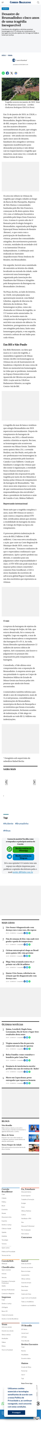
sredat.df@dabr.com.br (23, 872)
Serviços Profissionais (8, 1290)
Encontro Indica (26, 1358)
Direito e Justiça (6, 1225)
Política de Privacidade (8, 1251)
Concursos (26, 1237)
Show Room (24, 1286)
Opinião (4, 1232)
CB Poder (24, 1337)
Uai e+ (23, 1375)
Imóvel (24, 1261)
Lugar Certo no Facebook (28, 1298)
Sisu (22, 1222)
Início (4, 55)
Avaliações (5, 1338)
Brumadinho (22, 823)
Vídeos (4, 1342)
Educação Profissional (27, 1226)
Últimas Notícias (26, 1211)
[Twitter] (11, 74)
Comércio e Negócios (8, 1293)
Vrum (4, 1324)
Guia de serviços (26, 1282)
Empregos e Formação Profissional (8, 1282)
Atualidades (24, 1354)
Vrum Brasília (25, 1341)
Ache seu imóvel (26, 1263)
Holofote (4, 1236)
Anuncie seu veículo (7, 1331)
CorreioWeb (7, 1261)
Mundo (4, 1213)
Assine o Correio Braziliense (10, 1319)
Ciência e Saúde (6, 1228)
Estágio (23, 1203)
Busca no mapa (25, 1271)
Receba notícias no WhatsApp (23, 849)
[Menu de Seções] (3, 2)
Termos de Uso (6, 1255)
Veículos (4, 1277)
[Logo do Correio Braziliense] (20, 2)
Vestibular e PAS (26, 1218)
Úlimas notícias (25, 1279)
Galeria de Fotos (26, 1294)
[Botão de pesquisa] (38, 2)
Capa (3, 1194)
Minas (7, 830)
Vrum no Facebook (7, 1350)
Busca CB (4, 1311)
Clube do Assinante (7, 1315)
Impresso (6, 1297)
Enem (23, 1207)
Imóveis (4, 1273)
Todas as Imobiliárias (27, 1301)
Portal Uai (24, 1371)
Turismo (4, 1244)
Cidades (4, 1198)
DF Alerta (24, 1329)
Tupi (22, 1378)
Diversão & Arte (6, 1217)
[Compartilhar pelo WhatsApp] (29, 933)
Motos (4, 1346)
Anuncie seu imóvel (27, 1267)
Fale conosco (25, 1234)
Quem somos (6, 1248)
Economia (5, 1209)
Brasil (10, 55)
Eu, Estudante (28, 1189)
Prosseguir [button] (16, 1412)
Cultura (23, 1215)
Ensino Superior (26, 1195)
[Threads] (38, 1403)
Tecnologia (5, 1240)
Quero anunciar (6, 1270)
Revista (23, 1351)
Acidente (9, 823)
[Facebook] (7, 74)
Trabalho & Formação (27, 1199)
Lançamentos (25, 1275)
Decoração (24, 1290)
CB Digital (5, 1307)
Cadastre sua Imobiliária (28, 1305)
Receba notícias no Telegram (23, 857)
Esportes (4, 1221)
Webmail (4, 1263)
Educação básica (26, 1192)
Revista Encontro (29, 1344)
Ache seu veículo (7, 1327)
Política (4, 1202)
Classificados (8, 1267)
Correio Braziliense (7, 1190)
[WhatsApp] (3, 74)
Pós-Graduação (26, 1230)
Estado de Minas (26, 1367)
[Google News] (15, 74)
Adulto (4, 1286)
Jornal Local (24, 1333)
